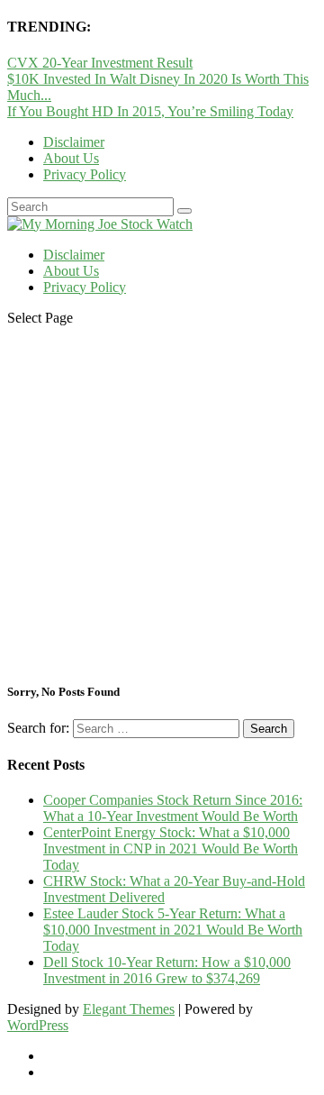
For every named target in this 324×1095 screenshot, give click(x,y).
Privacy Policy (84, 174)
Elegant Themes (129, 1009)
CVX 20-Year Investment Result (100, 62)
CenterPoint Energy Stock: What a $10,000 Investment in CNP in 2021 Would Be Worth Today (170, 848)
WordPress (37, 1025)
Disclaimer (73, 142)
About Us (71, 158)
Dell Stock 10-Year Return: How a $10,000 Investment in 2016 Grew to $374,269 (167, 970)
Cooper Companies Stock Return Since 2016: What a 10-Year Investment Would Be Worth (172, 808)
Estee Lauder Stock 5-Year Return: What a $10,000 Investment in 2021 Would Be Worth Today (172, 930)
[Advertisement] (162, 503)
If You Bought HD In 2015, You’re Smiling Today (150, 111)
